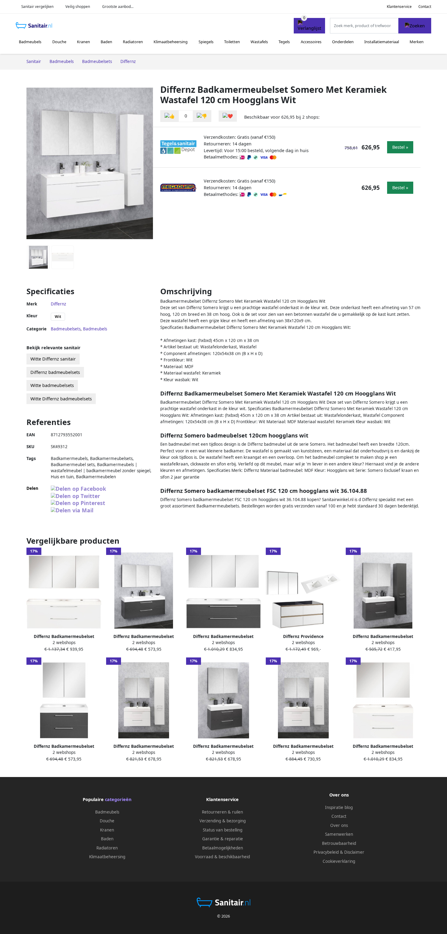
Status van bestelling (222, 830)
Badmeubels (30, 41)
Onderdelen (343, 41)
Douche (59, 41)
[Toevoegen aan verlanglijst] (228, 116)
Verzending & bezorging (222, 821)
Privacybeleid (326, 852)
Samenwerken (339, 834)
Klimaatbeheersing (171, 41)
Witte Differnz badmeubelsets (61, 399)
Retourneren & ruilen (222, 812)
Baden (106, 41)
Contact (424, 6)
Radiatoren (133, 41)
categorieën (118, 799)
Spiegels (206, 41)
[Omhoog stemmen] (170, 116)
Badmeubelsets (66, 329)
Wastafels (259, 41)
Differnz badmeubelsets (55, 372)
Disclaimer (354, 852)
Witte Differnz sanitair (53, 359)
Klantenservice (399, 6)
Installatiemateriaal (381, 41)
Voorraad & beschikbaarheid (222, 856)
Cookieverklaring (339, 861)
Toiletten (232, 41)
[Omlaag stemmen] (202, 116)
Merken (417, 41)
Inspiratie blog (339, 807)
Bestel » (400, 147)
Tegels (284, 41)
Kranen (83, 41)
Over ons (339, 825)
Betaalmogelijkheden (222, 848)
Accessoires (311, 41)
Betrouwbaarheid (339, 843)
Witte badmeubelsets (52, 385)
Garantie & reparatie (222, 839)
